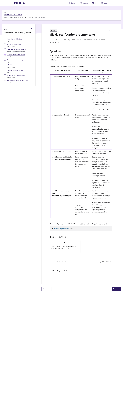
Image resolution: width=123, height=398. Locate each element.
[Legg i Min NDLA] (110, 30)
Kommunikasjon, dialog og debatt (13, 17)
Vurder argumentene (61, 229)
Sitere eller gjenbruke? (59, 271)
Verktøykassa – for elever (13, 14)
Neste (115, 289)
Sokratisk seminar (12, 65)
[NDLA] (19, 3)
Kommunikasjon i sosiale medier (16, 75)
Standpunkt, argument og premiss (16, 49)
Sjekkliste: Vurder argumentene (16, 54)
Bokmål (73, 3)
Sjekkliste (55, 51)
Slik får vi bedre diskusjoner (14, 39)
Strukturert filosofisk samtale (15, 70)
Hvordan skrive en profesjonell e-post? (18, 80)
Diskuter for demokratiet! (14, 44)
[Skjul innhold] (31, 28)
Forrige (48, 289)
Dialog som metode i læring (15, 60)
